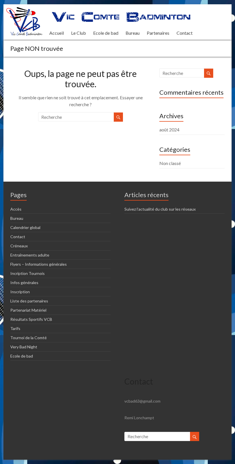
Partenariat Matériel (28, 310)
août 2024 (169, 129)
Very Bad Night (23, 346)
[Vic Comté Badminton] (24, 10)
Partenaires (158, 33)
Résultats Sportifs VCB (31, 319)
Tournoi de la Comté (28, 337)
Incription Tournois (27, 273)
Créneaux (19, 245)
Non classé (170, 163)
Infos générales (24, 282)
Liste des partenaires (29, 300)
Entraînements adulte (29, 255)
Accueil (56, 33)
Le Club (78, 33)
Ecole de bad (105, 33)
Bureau (133, 33)
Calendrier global (25, 227)
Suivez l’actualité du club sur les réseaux (160, 209)
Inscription (20, 291)
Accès (15, 209)
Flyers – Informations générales (38, 264)
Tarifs (15, 328)
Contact (185, 33)
